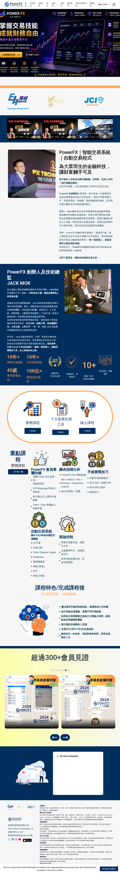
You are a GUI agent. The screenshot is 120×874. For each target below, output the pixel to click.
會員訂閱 (40, 4)
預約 (47, 4)
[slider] (24, 133)
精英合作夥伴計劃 (81, 4)
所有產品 (32, 4)
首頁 (25, 4)
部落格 (62, 4)
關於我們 (69, 4)
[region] (24, 129)
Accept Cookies (109, 869)
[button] (10, 137)
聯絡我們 (92, 4)
